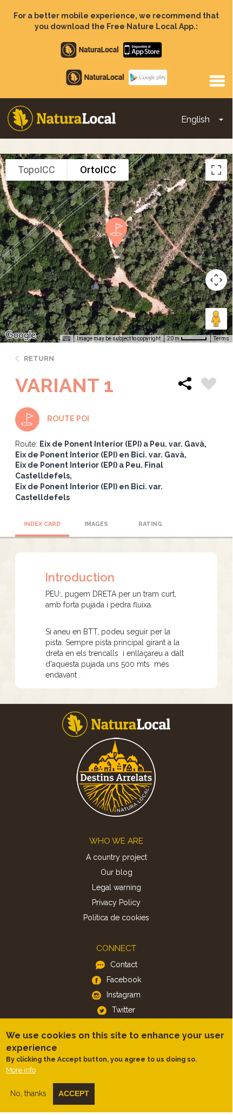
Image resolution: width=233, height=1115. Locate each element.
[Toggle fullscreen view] (216, 170)
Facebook (123, 979)
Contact (123, 964)
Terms (221, 338)
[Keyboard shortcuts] (66, 339)
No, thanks (28, 1093)
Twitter (123, 1009)
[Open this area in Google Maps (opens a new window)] (20, 336)
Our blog (116, 872)
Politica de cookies (116, 917)
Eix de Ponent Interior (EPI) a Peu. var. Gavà (121, 444)
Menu (217, 80)
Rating (150, 524)
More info (21, 1070)
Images (96, 524)
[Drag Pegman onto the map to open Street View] (216, 319)
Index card (42, 524)
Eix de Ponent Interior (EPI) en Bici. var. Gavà (99, 454)
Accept (73, 1093)
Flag (208, 385)
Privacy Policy (116, 902)
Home (62, 118)
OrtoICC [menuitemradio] (98, 169)
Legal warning (116, 887)
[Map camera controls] (216, 280)
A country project (116, 857)
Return (39, 358)
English (195, 119)
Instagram (123, 994)
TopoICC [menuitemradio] (36, 169)
